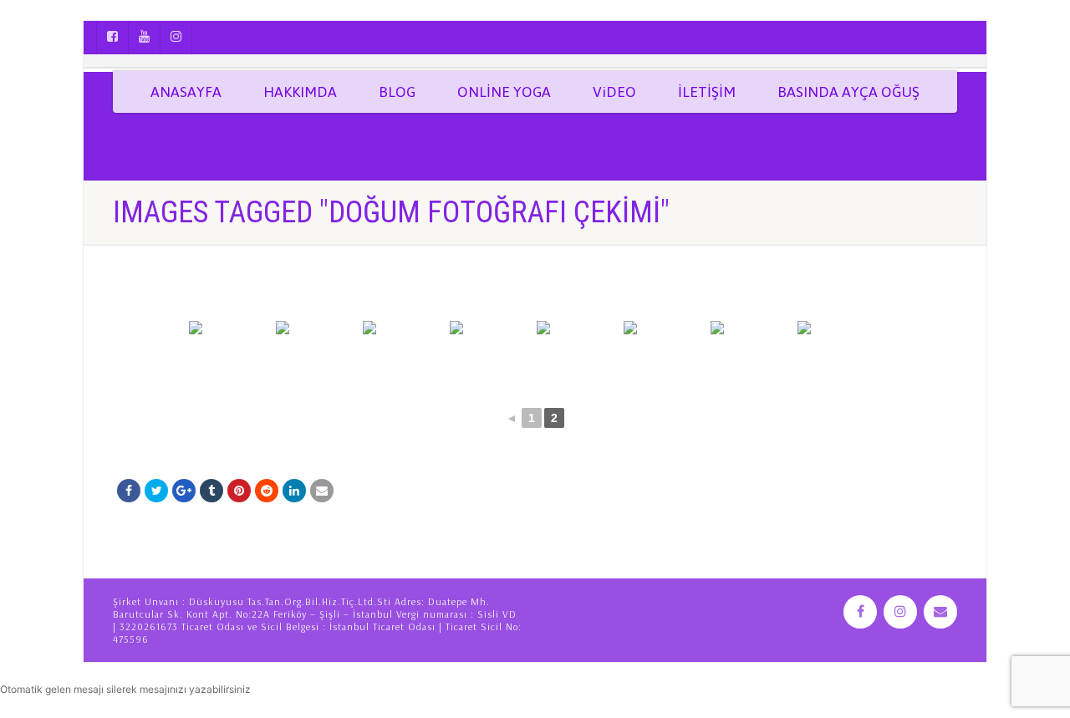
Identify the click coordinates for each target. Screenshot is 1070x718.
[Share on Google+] (184, 490)
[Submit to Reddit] (266, 490)
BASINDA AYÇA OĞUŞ (848, 92)
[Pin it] (239, 490)
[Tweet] (156, 490)
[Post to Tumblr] (211, 490)
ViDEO (614, 92)
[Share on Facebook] (128, 490)
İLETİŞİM (707, 92)
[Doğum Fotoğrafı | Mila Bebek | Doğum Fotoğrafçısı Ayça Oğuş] (231, 352)
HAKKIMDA (300, 92)
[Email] (322, 490)
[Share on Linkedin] (294, 490)
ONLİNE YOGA (504, 92)
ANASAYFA (186, 92)
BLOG (397, 92)
